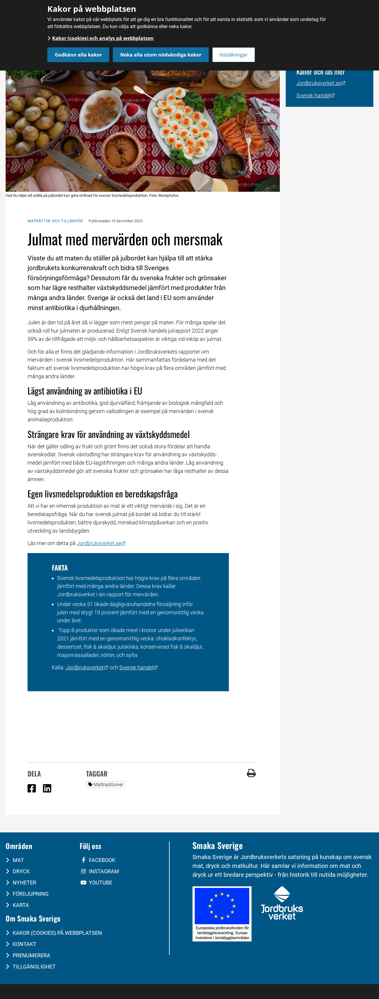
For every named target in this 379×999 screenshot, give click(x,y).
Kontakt (24, 944)
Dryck (21, 871)
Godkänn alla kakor (78, 54)
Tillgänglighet (34, 966)
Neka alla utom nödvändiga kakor (160, 54)
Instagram (103, 871)
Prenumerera (31, 955)
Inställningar (234, 54)
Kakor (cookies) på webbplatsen (57, 933)
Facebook (101, 860)
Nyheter (24, 882)
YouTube (100, 882)
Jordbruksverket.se (101, 543)
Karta (20, 905)
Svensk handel (138, 667)
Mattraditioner (109, 784)
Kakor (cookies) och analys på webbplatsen (103, 38)
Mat (18, 860)
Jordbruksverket (87, 667)
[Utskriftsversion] (251, 775)
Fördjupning (30, 894)
